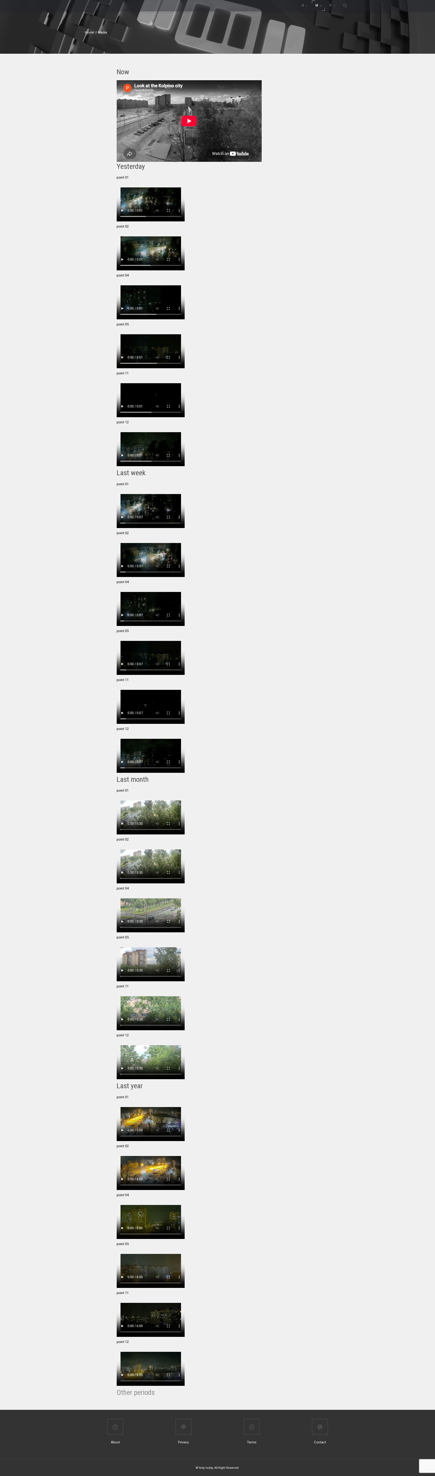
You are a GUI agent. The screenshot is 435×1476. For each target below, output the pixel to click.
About (115, 1442)
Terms (251, 1442)
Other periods (136, 1392)
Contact (320, 1442)
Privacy (183, 1442)
